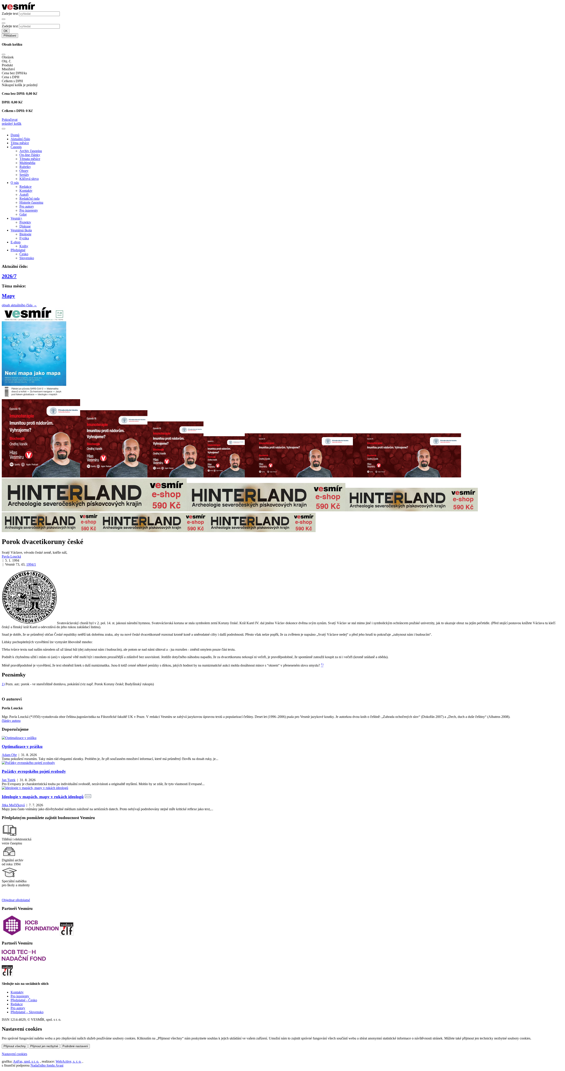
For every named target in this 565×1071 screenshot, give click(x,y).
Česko (23, 254)
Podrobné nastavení (75, 1046)
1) (3, 684)
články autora (11, 721)
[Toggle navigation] (3, 128)
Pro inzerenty (28, 210)
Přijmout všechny (15, 1046)
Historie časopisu (31, 202)
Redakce (25, 186)
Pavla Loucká (11, 556)
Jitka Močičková (13, 805)
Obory (23, 171)
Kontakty (25, 190)
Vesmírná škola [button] (21, 230)
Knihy (23, 246)
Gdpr (23, 214)
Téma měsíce (20, 143)
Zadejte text (10, 13)
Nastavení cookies (14, 1054)
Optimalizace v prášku (22, 746)
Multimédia (27, 163)
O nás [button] (15, 182)
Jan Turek (8, 780)
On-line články (29, 155)
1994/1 (31, 564)
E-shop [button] (16, 242)
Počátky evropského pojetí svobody (34, 771)
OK (6, 31)
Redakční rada (29, 198)
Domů (15, 135)
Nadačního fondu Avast (46, 1065)
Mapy (8, 296)
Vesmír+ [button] (16, 218)
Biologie (25, 234)
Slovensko (26, 258)
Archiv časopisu (30, 151)
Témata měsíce (29, 159)
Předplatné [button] (18, 250)
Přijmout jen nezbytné (44, 1046)
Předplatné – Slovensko (27, 1012)
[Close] (3, 54)
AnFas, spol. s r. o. (26, 1061)
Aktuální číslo (20, 139)
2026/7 (9, 276)
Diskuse (25, 226)
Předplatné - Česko (24, 1000)
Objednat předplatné (16, 900)
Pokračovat (9, 119)
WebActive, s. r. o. (68, 1061)
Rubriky (25, 167)
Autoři (23, 194)
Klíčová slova (29, 179)
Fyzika (24, 238)
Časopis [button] (16, 147)
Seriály (24, 175)
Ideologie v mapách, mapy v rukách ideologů (43, 796)
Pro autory (26, 206)
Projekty (25, 222)
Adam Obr (9, 755)
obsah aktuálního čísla (19, 305)
